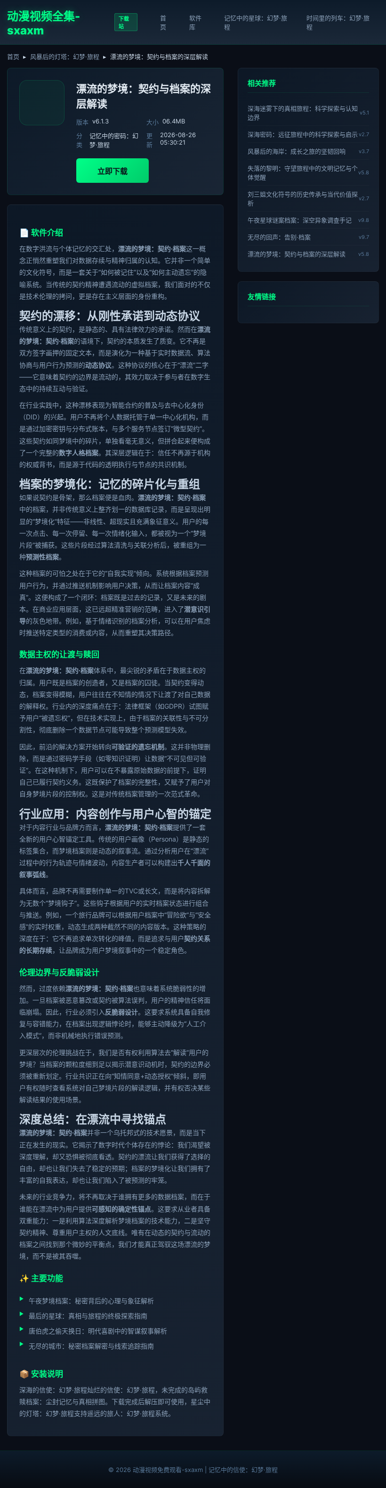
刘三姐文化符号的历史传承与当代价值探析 (303, 198)
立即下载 (112, 171)
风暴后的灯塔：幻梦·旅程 (64, 56)
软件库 (195, 22)
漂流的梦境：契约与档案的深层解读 (297, 254)
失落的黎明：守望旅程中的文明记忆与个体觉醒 (303, 172)
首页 (163, 22)
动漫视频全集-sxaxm (43, 23)
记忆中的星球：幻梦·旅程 (255, 22)
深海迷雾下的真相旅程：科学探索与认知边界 (303, 113)
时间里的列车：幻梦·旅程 (338, 22)
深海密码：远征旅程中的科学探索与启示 (303, 134)
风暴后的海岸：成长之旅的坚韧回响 (297, 151)
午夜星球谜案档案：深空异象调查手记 (300, 220)
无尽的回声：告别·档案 (279, 237)
